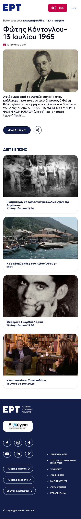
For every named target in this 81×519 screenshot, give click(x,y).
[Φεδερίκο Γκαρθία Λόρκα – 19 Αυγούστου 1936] (40, 296)
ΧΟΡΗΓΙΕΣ (56, 469)
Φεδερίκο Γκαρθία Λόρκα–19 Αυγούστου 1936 (25, 323)
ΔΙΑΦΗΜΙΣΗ (57, 475)
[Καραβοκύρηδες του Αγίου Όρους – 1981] (40, 238)
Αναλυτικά (17, 130)
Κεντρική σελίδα (33, 20)
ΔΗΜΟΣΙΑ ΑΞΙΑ (58, 454)
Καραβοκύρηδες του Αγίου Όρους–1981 (31, 265)
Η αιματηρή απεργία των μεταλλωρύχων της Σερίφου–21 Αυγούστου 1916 (37, 205)
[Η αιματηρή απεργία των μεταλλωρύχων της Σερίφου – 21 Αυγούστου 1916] (40, 176)
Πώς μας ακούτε (16, 468)
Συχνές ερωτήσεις (17, 490)
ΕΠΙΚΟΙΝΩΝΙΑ (58, 493)
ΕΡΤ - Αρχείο (56, 20)
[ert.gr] (12, 10)
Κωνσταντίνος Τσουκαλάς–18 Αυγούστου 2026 (26, 382)
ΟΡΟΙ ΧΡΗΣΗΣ (58, 487)
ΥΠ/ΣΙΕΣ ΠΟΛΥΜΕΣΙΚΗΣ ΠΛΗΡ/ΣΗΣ (63, 462)
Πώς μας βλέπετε (17, 479)
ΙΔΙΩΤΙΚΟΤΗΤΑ (58, 481)
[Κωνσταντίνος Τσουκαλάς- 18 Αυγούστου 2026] (40, 355)
